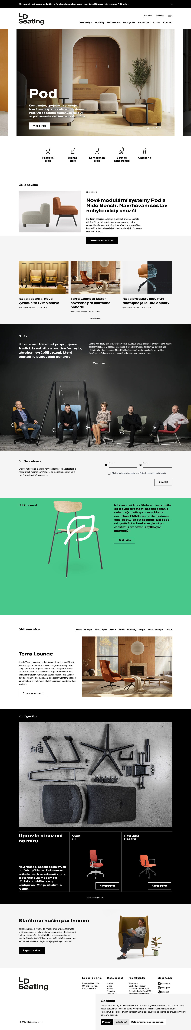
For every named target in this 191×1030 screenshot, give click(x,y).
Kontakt (110, 983)
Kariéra (110, 988)
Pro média (111, 991)
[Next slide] (186, 82)
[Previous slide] (5, 82)
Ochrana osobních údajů (139, 988)
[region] (95, 82)
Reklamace (133, 983)
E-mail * (111, 463)
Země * (145, 463)
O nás (109, 986)
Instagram (165, 987)
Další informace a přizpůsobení (147, 1022)
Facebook (165, 983)
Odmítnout (121, 1022)
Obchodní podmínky (137, 986)
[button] (86, 22)
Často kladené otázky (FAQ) (140, 991)
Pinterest (165, 992)
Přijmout (106, 1022)
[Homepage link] (31, 18)
